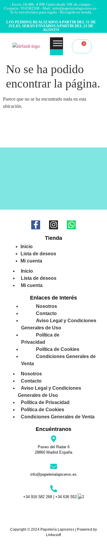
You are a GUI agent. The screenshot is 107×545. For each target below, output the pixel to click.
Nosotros (31, 373)
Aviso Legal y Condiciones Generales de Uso (58, 324)
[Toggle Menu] (57, 43)
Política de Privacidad (40, 338)
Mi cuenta (31, 260)
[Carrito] (82, 46)
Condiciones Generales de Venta (58, 360)
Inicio (27, 271)
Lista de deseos (38, 278)
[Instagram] (53, 224)
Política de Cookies (42, 409)
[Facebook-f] (35, 224)
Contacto (31, 380)
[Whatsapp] (71, 224)
